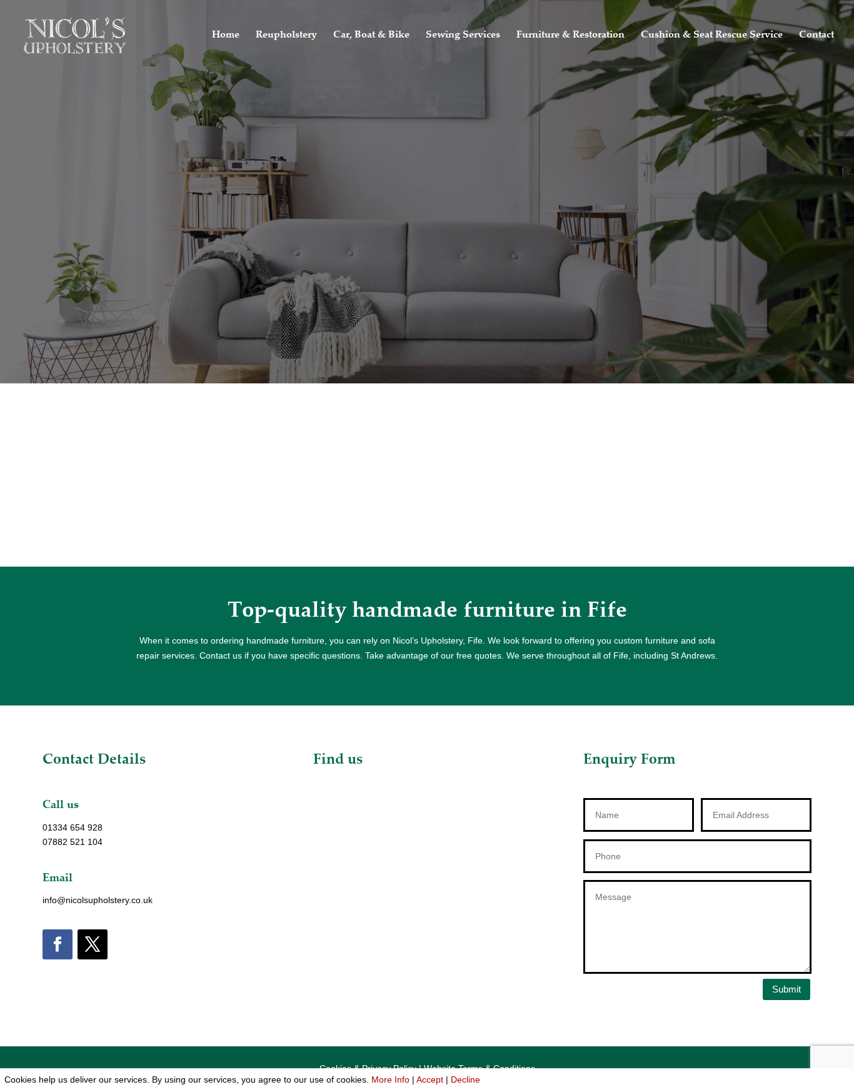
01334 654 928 (73, 827)
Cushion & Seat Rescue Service (712, 36)
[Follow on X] (93, 944)
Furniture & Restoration (570, 36)
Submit (786, 989)
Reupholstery (286, 36)
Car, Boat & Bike (371, 36)
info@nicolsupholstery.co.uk (98, 900)
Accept (429, 1079)
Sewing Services (463, 36)
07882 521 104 (73, 842)
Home (225, 36)
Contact (816, 36)
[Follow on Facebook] (58, 944)
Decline (465, 1079)
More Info (390, 1079)
